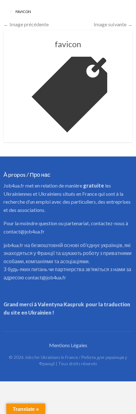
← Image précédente (26, 24)
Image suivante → (113, 24)
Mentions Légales (68, 345)
